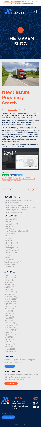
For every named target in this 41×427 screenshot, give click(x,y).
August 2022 (8, 306)
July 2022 (7, 308)
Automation (8, 222)
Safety (8, 180)
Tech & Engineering (11, 262)
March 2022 (8, 318)
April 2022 (8, 316)
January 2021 (9, 349)
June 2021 (8, 337)
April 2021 (8, 342)
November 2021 (10, 328)
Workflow (18, 180)
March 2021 (8, 344)
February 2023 (9, 292)
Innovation (8, 245)
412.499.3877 (16, 408)
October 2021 (9, 330)
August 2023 (8, 278)
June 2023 (8, 282)
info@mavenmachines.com (21, 406)
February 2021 (9, 347)
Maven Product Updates (12, 203)
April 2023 (8, 287)
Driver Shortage (9, 233)
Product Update (9, 248)
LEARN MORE (11, 383)
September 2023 (10, 275)
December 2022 (10, 297)
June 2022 (8, 311)
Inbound (7, 241)
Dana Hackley (23, 110)
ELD (17, 179)
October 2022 (9, 301)
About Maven (9, 219)
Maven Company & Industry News (16, 205)
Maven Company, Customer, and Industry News (20, 200)
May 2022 (7, 313)
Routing (7, 255)
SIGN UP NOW (8, 417)
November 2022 (10, 299)
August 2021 (8, 335)
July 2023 (7, 280)
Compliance (20, 177)
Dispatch (26, 177)
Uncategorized (9, 264)
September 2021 (10, 332)
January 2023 (9, 294)
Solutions (13, 180)
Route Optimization (11, 250)
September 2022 (10, 304)
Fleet (20, 179)
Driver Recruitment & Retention (15, 231)
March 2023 (8, 289)
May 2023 (7, 285)
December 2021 (10, 325)
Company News (11, 177)
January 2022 (9, 323)
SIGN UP (9, 366)
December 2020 (10, 351)
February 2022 (9, 320)
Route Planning (9, 252)
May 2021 (7, 339)
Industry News (26, 179)
